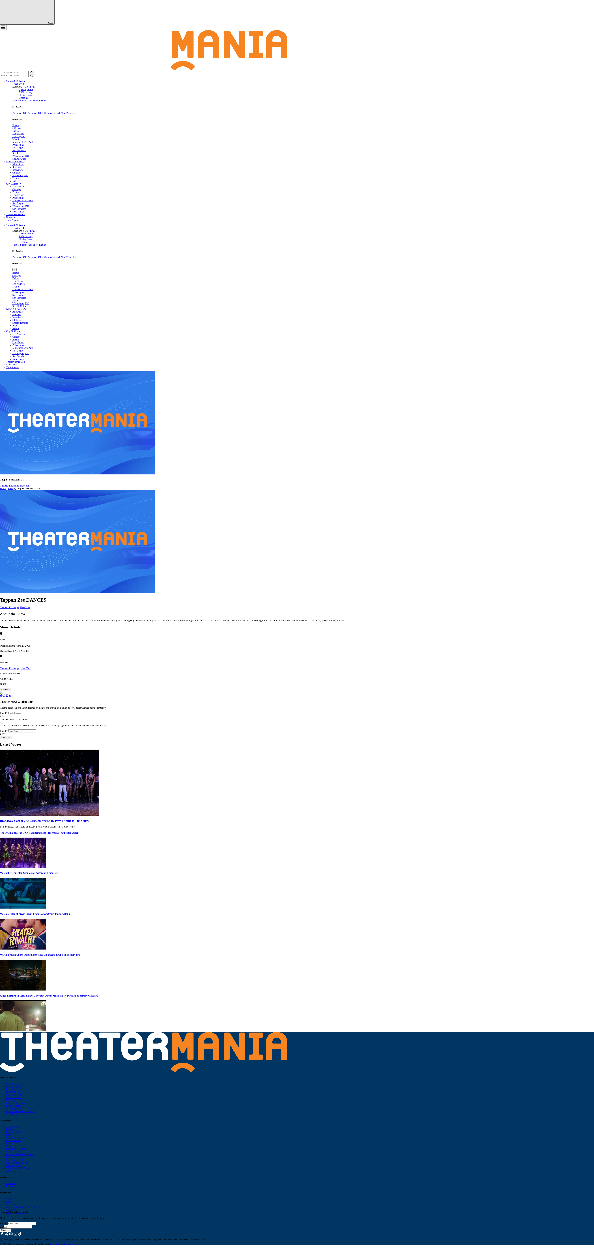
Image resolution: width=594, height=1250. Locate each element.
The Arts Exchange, (9, 485)
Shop (8, 1201)
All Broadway (25, 92)
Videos (15, 181)
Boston (15, 125)
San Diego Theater (15, 1160)
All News (11, 1171)
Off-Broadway (30, 113)
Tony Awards (12, 220)
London (10, 1186)
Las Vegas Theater (15, 1094)
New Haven (18, 211)
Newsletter (11, 217)
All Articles (18, 164)
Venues (16, 100)
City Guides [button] (12, 183)
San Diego (17, 147)
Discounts (23, 97)
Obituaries (17, 172)
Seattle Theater (13, 1105)
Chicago (16, 128)
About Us (11, 1209)
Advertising (12, 1204)
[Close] (1, 723)
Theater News (13, 1126)
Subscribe (5, 737)
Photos (15, 178)
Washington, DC (20, 156)
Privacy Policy (55, 1244)
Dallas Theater (13, 1146)
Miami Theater (13, 1097)
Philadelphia (18, 145)
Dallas (15, 131)
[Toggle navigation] (3, 27)
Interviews (17, 170)
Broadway (30, 86)
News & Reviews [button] (15, 161)
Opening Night (13, 1132)
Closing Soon (25, 95)
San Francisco (19, 150)
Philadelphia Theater (16, 1100)
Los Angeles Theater (16, 1089)
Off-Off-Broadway (47, 113)
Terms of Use (69, 1244)
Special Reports (20, 175)
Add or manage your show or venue (23, 1207)
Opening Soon (26, 89)
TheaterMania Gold (15, 214)
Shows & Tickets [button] (15, 81)
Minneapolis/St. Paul (22, 142)
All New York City (66, 113)
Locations (17, 84)
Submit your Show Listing (33, 100)
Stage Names (12, 1198)
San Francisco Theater (17, 1103)
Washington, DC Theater (18, 1108)
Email (4, 713)
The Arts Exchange (9, 668)
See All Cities (19, 158)
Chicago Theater (14, 1086)
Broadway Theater (15, 1083)
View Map (5, 689)
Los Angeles (18, 136)
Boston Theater (13, 1092)
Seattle (15, 153)
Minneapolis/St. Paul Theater (20, 1111)
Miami (15, 139)
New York (25, 485)
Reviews (16, 167)
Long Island (18, 133)
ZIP (2, 716)
